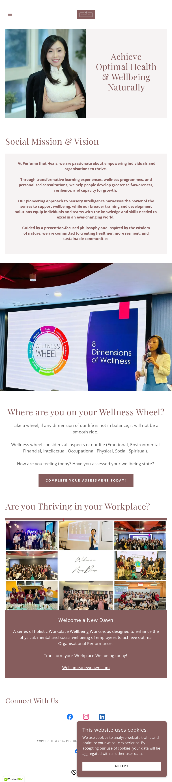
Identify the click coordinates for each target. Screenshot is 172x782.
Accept (122, 766)
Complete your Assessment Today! (86, 480)
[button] (17, 14)
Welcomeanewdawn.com (86, 667)
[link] (86, 14)
